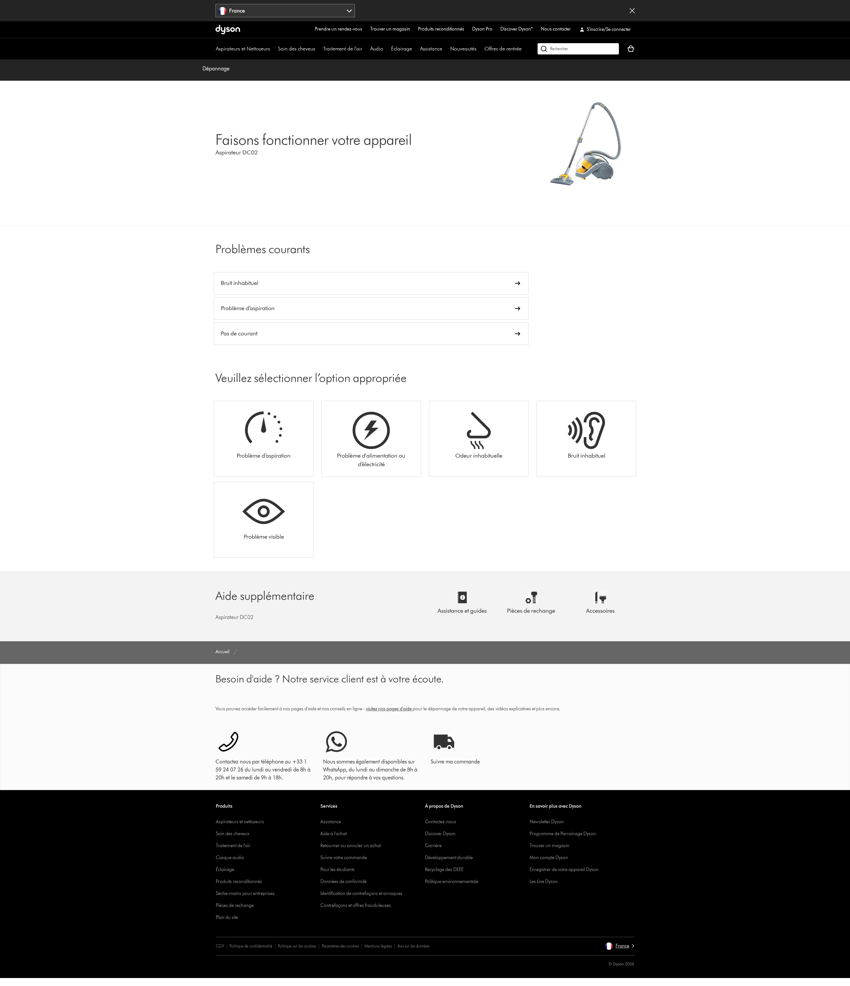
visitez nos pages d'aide (389, 709)
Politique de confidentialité (250, 945)
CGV (220, 945)
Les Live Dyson (544, 881)
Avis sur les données (413, 945)
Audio (376, 48)
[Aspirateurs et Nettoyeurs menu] (273, 48)
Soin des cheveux (296, 48)
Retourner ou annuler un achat (350, 846)
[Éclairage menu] (415, 48)
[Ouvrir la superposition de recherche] (578, 48)
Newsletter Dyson (547, 822)
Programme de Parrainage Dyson (563, 834)
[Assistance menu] (445, 48)
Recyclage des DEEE (444, 869)
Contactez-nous (440, 822)
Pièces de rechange (235, 905)
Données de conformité (343, 881)
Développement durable (449, 857)
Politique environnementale (451, 881)
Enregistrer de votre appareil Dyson (564, 869)
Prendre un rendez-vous (338, 29)
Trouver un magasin (390, 29)
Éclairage (401, 48)
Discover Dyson (440, 834)
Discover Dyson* (516, 29)
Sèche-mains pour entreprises (245, 893)
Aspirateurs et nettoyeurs (240, 822)
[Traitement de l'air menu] (365, 48)
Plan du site (227, 917)
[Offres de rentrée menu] (525, 48)
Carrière (433, 846)
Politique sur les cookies (297, 945)
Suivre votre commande (343, 857)
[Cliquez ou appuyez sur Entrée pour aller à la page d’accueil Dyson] (227, 29)
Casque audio (230, 857)
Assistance (431, 48)
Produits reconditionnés (441, 29)
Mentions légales (378, 945)
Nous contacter (556, 29)
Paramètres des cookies (340, 945)
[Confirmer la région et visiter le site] (632, 10)
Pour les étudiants (337, 869)
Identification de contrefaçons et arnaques (361, 893)
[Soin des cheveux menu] (318, 48)
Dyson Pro (482, 29)
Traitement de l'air (342, 48)
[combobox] (285, 10)
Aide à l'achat (333, 834)
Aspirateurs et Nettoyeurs (243, 48)
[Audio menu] (386, 48)
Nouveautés (463, 48)
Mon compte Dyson (549, 857)
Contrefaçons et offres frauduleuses (355, 905)
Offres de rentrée (503, 48)
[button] (619, 946)
